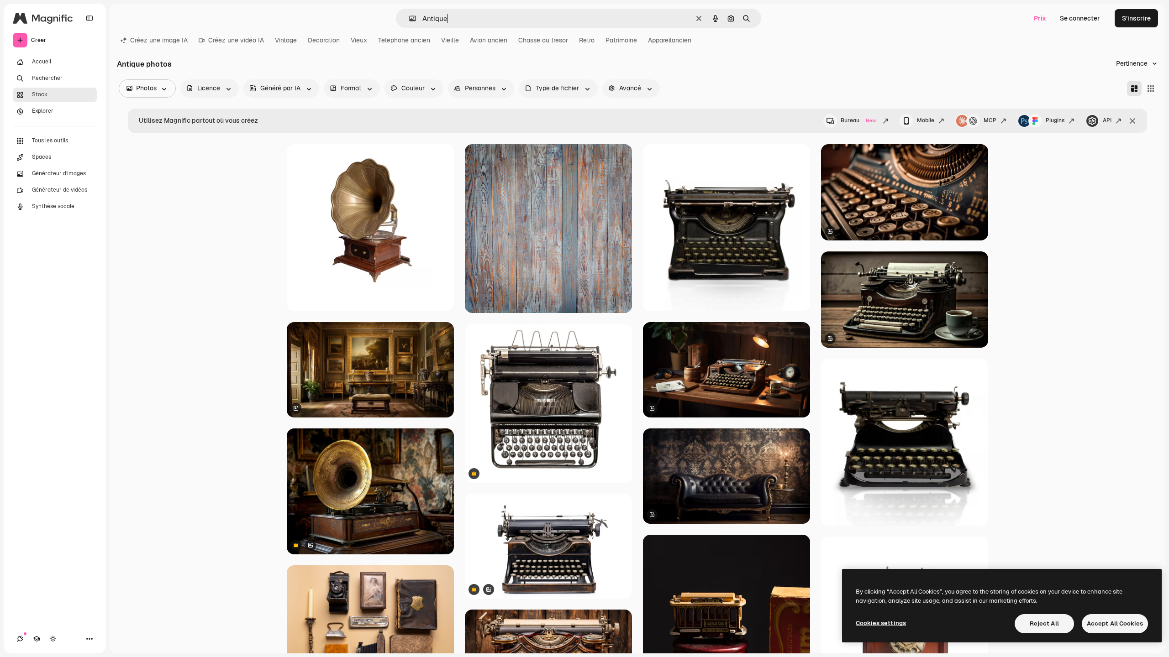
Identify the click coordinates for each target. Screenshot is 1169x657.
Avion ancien (488, 40)
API (1107, 120)
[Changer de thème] (53, 638)
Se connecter (1080, 18)
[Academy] (36, 638)
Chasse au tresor (543, 40)
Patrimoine (621, 40)
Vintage (286, 40)
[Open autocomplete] (408, 18)
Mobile (925, 120)
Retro (587, 40)
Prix (1040, 18)
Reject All (1044, 623)
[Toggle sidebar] (89, 18)
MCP (990, 120)
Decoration (324, 40)
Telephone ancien (404, 40)
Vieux (359, 40)
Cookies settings (881, 623)
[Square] (1150, 88)
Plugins (1055, 120)
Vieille (450, 40)
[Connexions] (20, 638)
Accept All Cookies (1115, 623)
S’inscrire (1136, 18)
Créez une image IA (159, 40)
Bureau (858, 120)
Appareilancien (669, 40)
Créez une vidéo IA (236, 40)
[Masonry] (1134, 88)
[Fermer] (1132, 121)
